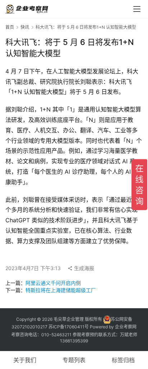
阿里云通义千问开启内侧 (53, 283)
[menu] (136, 9)
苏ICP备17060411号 (68, 326)
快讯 (24, 27)
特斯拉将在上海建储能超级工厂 (61, 290)
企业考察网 (126, 326)
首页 (9, 27)
